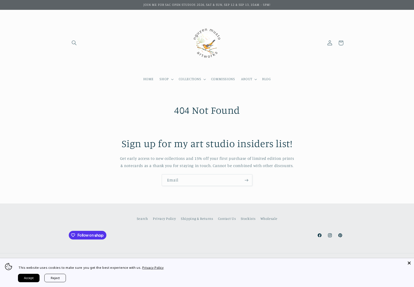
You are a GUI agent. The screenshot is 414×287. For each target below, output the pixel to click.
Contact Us (227, 218)
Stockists (248, 218)
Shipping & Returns (197, 218)
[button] (74, 42)
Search (142, 218)
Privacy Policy (164, 218)
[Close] (409, 263)
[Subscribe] (246, 180)
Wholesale (268, 218)
